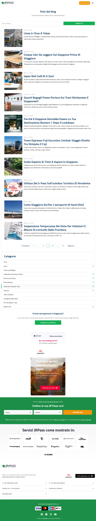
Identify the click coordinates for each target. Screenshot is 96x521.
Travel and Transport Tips (12, 286)
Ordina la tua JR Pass (48, 322)
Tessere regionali (85, 420)
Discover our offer (49, 388)
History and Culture (10, 278)
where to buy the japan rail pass (49, 402)
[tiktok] (46, 514)
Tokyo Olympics (9, 294)
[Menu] (92, 3)
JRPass (46, 518)
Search (78, 23)
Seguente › (71, 246)
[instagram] (51, 514)
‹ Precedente (25, 246)
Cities (5, 266)
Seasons (6, 290)
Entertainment (8, 282)
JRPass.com (7, 307)
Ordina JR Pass (84, 3)
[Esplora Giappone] (8, 3)
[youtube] (55, 514)
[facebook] (42, 514)
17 (63, 246)
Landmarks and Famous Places (13, 274)
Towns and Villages (10, 270)
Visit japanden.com (83, 476)
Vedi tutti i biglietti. (60, 420)
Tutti (5, 262)
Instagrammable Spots (11, 299)
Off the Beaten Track (10, 303)
